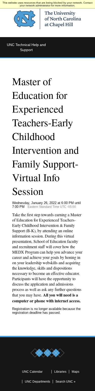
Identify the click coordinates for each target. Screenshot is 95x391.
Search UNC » (65, 381)
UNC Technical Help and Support (26, 47)
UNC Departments (37, 381)
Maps (75, 371)
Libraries (60, 371)
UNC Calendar (32, 371)
